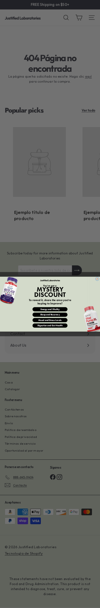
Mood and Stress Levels (50, 320)
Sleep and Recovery (50, 314)
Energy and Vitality (50, 309)
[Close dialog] (97, 279)
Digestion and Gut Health (50, 325)
